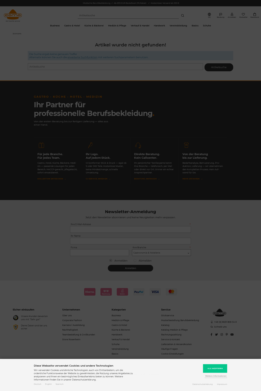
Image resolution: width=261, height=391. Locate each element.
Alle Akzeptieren (215, 368)
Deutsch (37, 384)
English (48, 384)
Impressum (222, 384)
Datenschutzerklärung (202, 384)
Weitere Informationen (216, 376)
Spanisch (60, 384)
